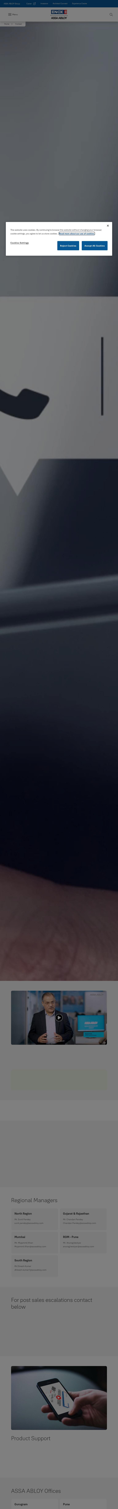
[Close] (107, 225)
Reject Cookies (68, 245)
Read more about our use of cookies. (77, 233)
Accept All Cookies (95, 245)
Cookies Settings (19, 242)
